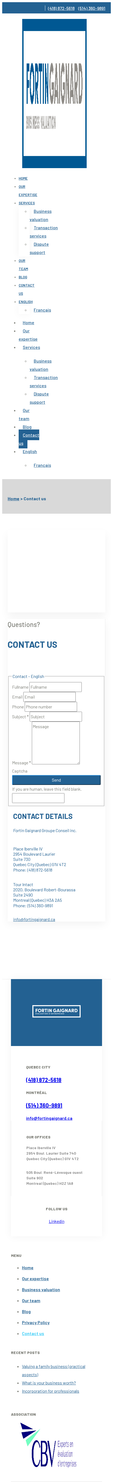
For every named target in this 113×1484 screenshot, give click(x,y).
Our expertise (28, 190)
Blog (23, 277)
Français (42, 309)
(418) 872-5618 (61, 8)
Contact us (29, 439)
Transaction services (44, 231)
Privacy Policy (36, 1322)
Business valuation (41, 215)
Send (56, 779)
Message (21, 762)
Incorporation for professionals (50, 1390)
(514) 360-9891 (91, 8)
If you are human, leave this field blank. (47, 789)
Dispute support (39, 248)
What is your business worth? (49, 1382)
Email (17, 696)
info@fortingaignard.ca (34, 919)
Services (27, 203)
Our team (23, 264)
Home (23, 178)
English (26, 301)
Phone (18, 706)
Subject (20, 716)
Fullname (20, 686)
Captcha (19, 770)
